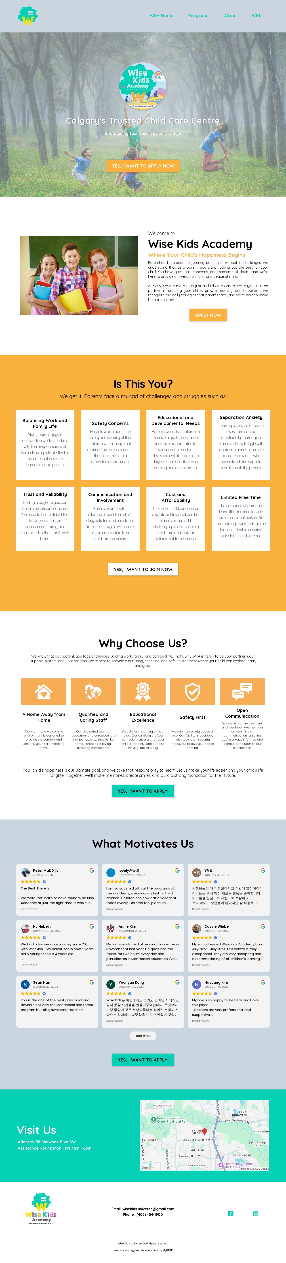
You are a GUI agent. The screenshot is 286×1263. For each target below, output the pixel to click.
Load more (143, 1036)
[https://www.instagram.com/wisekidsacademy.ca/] (257, 1213)
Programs (199, 15)
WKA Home (162, 15)
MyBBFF (167, 1250)
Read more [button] (29, 909)
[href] (204, 1135)
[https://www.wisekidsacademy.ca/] (28, 15)
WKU (257, 15)
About (230, 15)
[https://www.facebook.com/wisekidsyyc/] (232, 1213)
